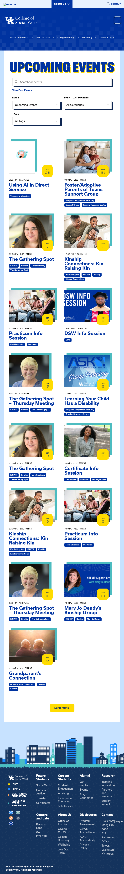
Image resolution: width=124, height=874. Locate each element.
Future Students (42, 777)
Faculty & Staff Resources (19, 803)
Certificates (43, 802)
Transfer (41, 798)
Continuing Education (19, 795)
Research (108, 775)
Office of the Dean (19, 37)
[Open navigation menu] (117, 20)
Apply (16, 789)
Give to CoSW (43, 37)
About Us (65, 814)
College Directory (65, 37)
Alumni (85, 775)
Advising (63, 793)
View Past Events (22, 90)
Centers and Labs (43, 816)
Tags (15, 114)
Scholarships (66, 806)
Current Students (64, 777)
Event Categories (76, 97)
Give (15, 784)
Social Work (43, 785)
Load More (62, 708)
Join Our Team (107, 37)
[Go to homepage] (21, 20)
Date (15, 97)
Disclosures (88, 814)
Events (84, 789)
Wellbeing (87, 37)
